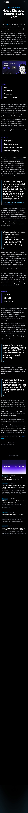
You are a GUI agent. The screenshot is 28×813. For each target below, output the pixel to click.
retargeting (19, 159)
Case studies (15, 8)
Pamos (7, 24)
